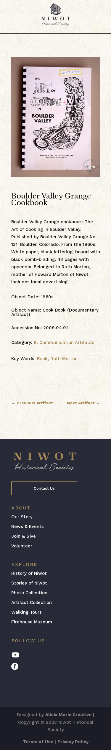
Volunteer (21, 546)
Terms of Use (38, 741)
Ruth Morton (64, 358)
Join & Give (23, 536)
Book (42, 358)
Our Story (22, 516)
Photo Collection (29, 592)
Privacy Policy (73, 741)
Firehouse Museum (31, 622)
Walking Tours (26, 612)
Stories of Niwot (29, 583)
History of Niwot (29, 573)
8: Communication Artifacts (64, 342)
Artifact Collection (31, 602)
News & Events (27, 526)
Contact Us (44, 488)
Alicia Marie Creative (68, 714)
